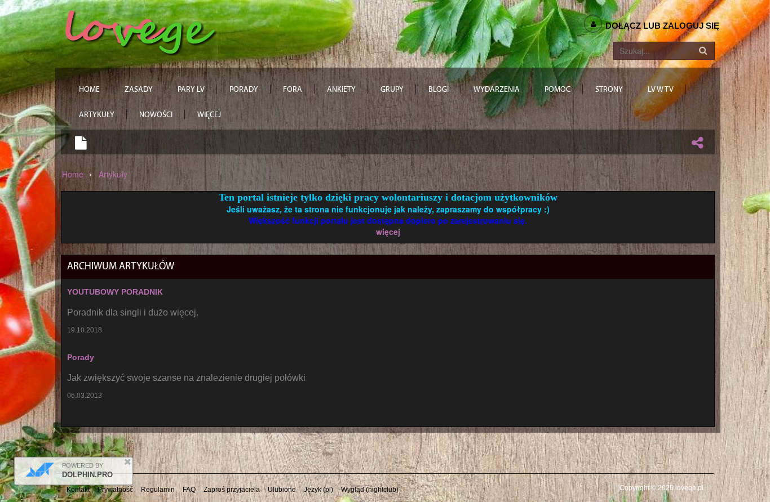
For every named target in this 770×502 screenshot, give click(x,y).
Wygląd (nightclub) (370, 490)
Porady (80, 357)
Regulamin (158, 490)
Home (72, 174)
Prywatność (115, 490)
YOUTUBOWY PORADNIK (115, 291)
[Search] (703, 50)
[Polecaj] (697, 142)
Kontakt (78, 490)
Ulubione (282, 490)
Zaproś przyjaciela (231, 490)
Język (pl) (318, 490)
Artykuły (113, 174)
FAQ (189, 490)
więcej (388, 231)
